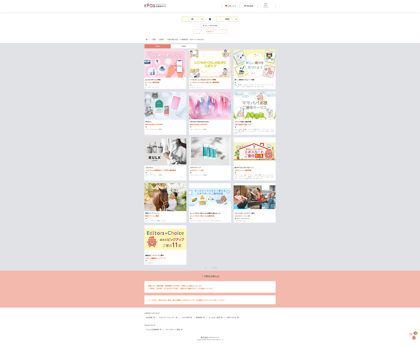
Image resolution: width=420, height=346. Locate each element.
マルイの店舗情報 (152, 329)
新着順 (157, 46)
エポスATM (185, 317)
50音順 (184, 46)
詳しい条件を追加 (211, 25)
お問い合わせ (231, 317)
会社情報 (149, 317)
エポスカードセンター (167, 317)
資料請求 (199, 317)
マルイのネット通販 (172, 329)
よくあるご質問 (215, 317)
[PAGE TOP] (414, 335)
